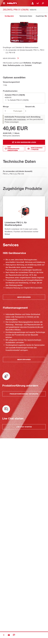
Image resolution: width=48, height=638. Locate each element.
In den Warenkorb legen (25, 142)
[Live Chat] (14, 635)
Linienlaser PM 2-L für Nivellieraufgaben (16, 223)
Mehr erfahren (9, 58)
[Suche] (42, 3)
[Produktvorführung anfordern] (8, 635)
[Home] (12, 3)
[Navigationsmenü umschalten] (4, 3)
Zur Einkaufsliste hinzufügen (13, 148)
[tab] (9, 16)
